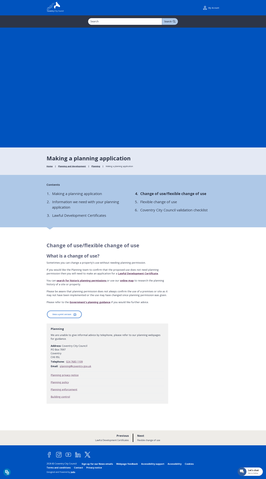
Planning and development (72, 166)
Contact (78, 467)
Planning (95, 166)
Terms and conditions (59, 467)
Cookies (189, 463)
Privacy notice (94, 467)
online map (127, 280)
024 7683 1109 (74, 361)
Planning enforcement (64, 389)
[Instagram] (59, 455)
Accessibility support (152, 463)
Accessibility (174, 463)
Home (50, 166)
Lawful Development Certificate (138, 273)
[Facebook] (49, 455)
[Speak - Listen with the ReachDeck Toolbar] (7, 472)
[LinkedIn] (78, 455)
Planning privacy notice (65, 375)
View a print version (62, 314)
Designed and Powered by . (61, 472)
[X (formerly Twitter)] (87, 455)
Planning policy (60, 382)
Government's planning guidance (90, 302)
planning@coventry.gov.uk (75, 366)
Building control (60, 396)
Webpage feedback (127, 463)
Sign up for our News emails (97, 463)
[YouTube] (68, 455)
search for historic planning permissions (82, 280)
